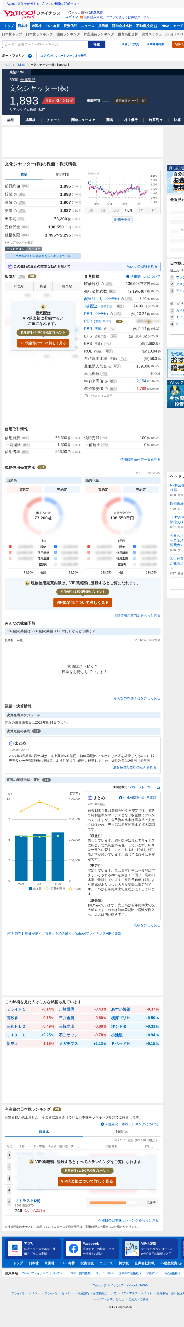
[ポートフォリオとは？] (30, 55)
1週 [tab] (103, 210)
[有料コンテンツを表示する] (149, 321)
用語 (25, 186)
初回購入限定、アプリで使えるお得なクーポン (117, 17)
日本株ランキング (39, 34)
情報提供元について (145, 276)
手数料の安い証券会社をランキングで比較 (43, 256)
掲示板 (103, 26)
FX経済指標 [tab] (170, 1273)
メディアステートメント (136, 1293)
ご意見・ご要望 (138, 1299)
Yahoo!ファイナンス (108, 1285)
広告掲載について (104, 1293)
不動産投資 (144, 26)
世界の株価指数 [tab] (129, 1273)
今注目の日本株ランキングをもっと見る (128, 1220)
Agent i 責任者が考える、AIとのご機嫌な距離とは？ (43, 3)
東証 (24, 174)
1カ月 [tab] (116, 210)
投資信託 (70, 26)
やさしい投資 (130, 44)
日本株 (23, 26)
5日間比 (122, 1131)
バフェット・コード (143, 787)
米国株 (37, 26)
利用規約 (83, 1293)
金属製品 (27, 80)
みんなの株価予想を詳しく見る (137, 698)
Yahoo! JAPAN (137, 1285)
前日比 (44, 1131)
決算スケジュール (155, 34)
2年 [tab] (154, 210)
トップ (9, 26)
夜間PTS (62, 174)
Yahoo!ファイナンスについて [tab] (41, 1273)
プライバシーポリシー (25, 1293)
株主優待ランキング (99, 34)
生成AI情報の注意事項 (139, 798)
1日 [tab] (90, 210)
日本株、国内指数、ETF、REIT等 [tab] (89, 1273)
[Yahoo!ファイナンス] (32, 12)
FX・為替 (53, 26)
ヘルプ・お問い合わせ (109, 1299)
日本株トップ (12, 34)
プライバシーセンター (58, 1293)
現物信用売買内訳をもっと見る (137, 615)
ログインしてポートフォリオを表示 (63, 55)
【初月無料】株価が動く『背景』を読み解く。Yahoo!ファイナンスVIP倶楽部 (63, 933)
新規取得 (96, 12)
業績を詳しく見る (147, 925)
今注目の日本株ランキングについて (132, 1124)
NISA (165, 26)
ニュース (87, 26)
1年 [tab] (141, 210)
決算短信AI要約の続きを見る (134, 767)
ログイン (71, 17)
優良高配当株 (128, 34)
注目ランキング (68, 34)
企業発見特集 (155, 44)
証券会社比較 (122, 26)
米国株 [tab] (150, 1273)
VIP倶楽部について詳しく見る (43, 343)
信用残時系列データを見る (140, 459)
